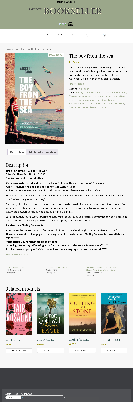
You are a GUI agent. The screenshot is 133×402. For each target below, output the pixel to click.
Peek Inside (77, 83)
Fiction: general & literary (112, 92)
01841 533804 (66, 1)
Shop (16, 49)
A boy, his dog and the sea (56, 267)
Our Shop (33, 35)
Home (8, 49)
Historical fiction (102, 96)
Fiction (25, 49)
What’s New (63, 35)
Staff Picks (11, 393)
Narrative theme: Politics (109, 103)
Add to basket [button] (19, 351)
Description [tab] (17, 152)
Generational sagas (80, 96)
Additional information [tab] (42, 152)
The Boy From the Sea (15, 267)
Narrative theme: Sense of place (87, 107)
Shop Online (48, 35)
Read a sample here (17, 254)
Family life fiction (85, 92)
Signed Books (78, 35)
